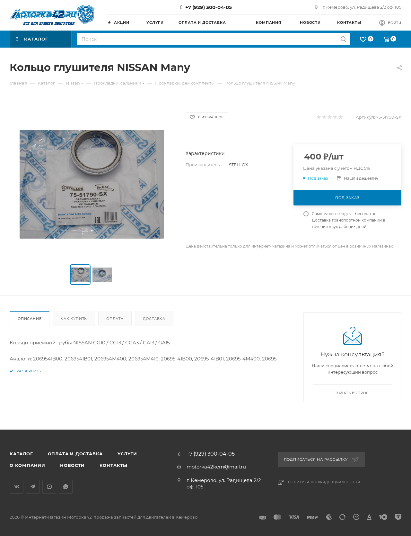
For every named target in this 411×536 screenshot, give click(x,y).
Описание (29, 318)
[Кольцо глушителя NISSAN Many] (92, 184)
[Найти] (343, 39)
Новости (72, 465)
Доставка (154, 318)
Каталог (21, 453)
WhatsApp (66, 487)
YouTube (49, 487)
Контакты (113, 465)
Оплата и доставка (75, 453)
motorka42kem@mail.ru (216, 467)
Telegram (33, 487)
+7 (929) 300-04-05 (208, 7)
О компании (27, 465)
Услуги (127, 453)
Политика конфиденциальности (324, 482)
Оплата (115, 318)
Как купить (74, 318)
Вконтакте (16, 487)
